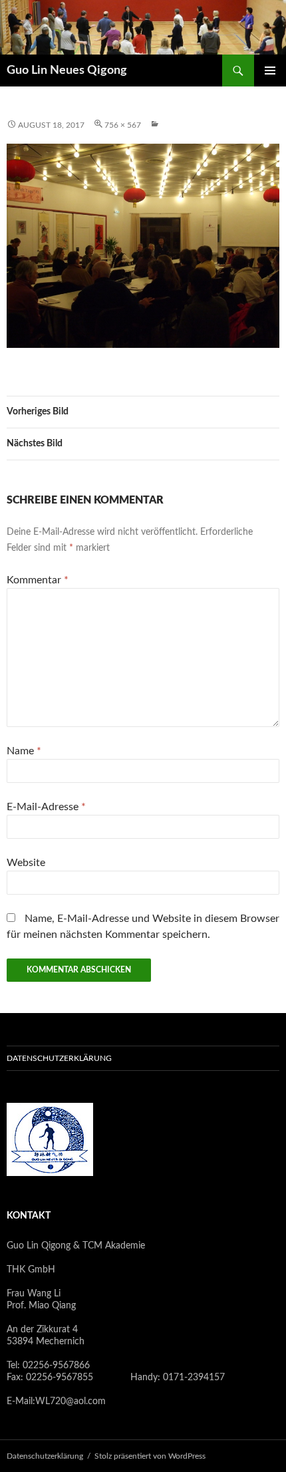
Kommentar (38, 580)
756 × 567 (122, 125)
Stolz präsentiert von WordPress (150, 1456)
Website (26, 862)
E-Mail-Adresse (46, 807)
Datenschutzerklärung (59, 1058)
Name (24, 751)
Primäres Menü (270, 70)
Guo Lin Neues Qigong (67, 70)
